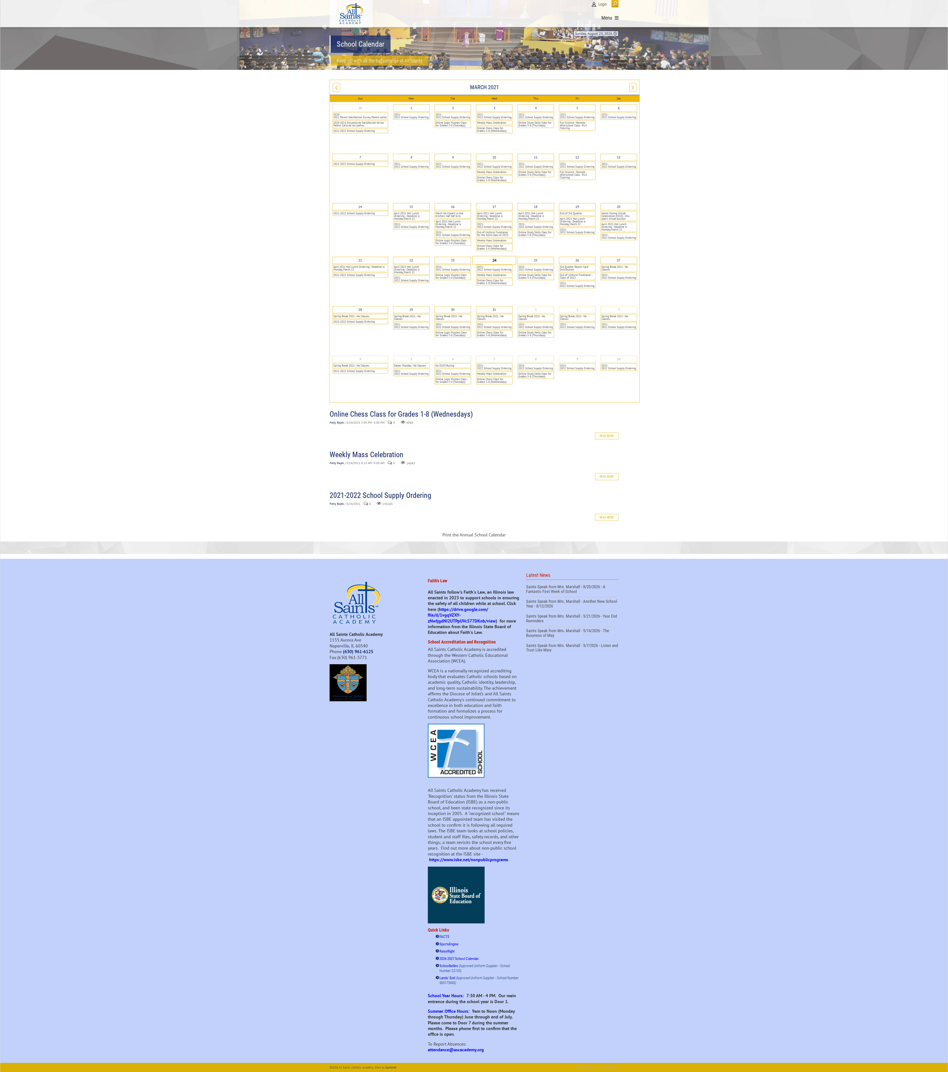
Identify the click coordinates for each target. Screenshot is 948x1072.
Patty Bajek (337, 422)
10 (494, 157)
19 (577, 207)
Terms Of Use (609, 1067)
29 (411, 310)
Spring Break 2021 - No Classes (614, 268)
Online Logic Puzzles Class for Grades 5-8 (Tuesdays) (451, 124)
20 (618, 207)
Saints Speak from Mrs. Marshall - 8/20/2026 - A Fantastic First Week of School (572, 590)
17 (494, 207)
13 (618, 157)
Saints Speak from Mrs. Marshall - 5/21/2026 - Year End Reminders (572, 619)
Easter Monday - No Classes (410, 365)
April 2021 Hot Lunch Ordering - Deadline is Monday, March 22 (407, 216)
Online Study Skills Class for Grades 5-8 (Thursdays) (535, 124)
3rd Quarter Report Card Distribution (574, 268)
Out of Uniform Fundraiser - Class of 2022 (576, 276)
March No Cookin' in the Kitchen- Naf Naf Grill (449, 215)
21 (360, 260)
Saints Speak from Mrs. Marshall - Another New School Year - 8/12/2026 (572, 604)
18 (535, 207)
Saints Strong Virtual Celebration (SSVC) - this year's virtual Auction (615, 216)
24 (494, 260)
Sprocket (390, 1067)
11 (535, 157)
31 (494, 310)
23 (452, 260)
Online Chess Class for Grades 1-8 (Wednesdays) (492, 129)
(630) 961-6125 (358, 651)
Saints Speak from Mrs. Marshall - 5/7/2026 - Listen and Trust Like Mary (572, 648)
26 (577, 260)
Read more (607, 436)
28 (360, 108)
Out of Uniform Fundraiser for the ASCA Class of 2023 (492, 234)
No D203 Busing (444, 365)
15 (411, 207)
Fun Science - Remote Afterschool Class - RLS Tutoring (573, 125)
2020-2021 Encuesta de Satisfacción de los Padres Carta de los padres (358, 124)
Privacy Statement (586, 1067)
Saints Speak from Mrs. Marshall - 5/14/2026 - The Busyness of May (572, 633)
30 (452, 310)
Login (602, 4)
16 (452, 207)
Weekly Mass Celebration (491, 122)
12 (577, 157)
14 (360, 207)
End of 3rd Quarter (571, 213)
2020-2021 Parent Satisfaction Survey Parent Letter (360, 116)
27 (618, 260)
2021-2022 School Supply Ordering (354, 131)
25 (535, 260)
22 (411, 260)
